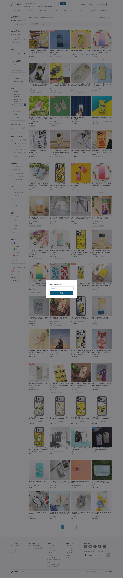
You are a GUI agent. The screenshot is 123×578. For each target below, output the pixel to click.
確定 (61, 293)
